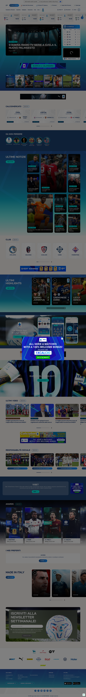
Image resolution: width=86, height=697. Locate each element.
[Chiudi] (62, 339)
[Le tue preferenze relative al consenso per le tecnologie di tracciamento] (84, 695)
